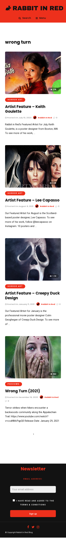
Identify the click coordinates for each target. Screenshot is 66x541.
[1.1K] (33, 279)
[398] (33, 93)
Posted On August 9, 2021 (20, 206)
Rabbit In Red (45, 117)
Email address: (33, 479)
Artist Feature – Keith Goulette (25, 109)
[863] (33, 377)
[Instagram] (38, 527)
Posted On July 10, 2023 (19, 117)
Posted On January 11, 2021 (21, 304)
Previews (13, 384)
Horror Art (15, 100)
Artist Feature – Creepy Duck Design (32, 296)
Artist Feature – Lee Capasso (32, 200)
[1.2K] (33, 186)
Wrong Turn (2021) (22, 391)
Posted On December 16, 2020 (22, 397)
